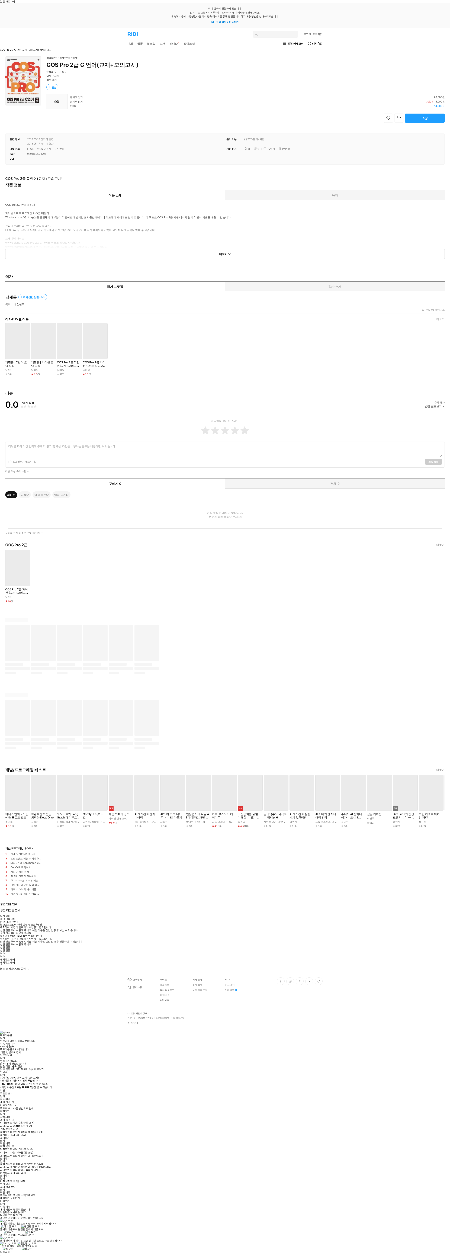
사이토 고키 (270, 821)
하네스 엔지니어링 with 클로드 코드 (16, 815)
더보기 (440, 319)
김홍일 (95, 821)
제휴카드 (164, 985)
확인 (2, 1090)
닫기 (7, 1184)
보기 (2, 1184)
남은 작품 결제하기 (10, 1069)
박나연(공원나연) (195, 821)
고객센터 (137, 979)
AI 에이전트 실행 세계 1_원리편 (300, 815)
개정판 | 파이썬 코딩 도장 (42, 364)
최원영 (241, 821)
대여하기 (4, 1198)
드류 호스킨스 (323, 821)
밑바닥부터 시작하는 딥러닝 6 (275, 815)
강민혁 (155, 821)
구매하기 (15, 1198)
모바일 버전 (6, 1251)
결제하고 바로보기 (10, 1132)
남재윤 (50, 75)
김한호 (86, 821)
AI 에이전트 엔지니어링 (144, 815)
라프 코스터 (218, 821)
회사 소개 (230, 985)
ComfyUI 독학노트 (93, 815)
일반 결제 (21, 1134)
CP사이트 (165, 995)
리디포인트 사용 (9, 1128)
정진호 (422, 821)
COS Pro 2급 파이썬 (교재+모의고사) (94, 364)
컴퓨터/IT (51, 57)
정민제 (396, 821)
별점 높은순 (41, 494)
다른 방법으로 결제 (11, 1052)
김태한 (69, 821)
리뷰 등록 (433, 461)
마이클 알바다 (142, 821)
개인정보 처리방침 (145, 1018)
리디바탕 (164, 999)
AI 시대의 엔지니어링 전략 (325, 815)
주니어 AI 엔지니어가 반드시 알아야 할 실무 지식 (351, 815)
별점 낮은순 (61, 494)
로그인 (313, 34)
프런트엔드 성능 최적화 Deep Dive (42, 815)
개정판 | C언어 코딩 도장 (16, 364)
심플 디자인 (374, 814)
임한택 (78, 821)
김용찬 (34, 821)
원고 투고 (197, 985)
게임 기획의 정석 (119, 814)
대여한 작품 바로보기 (32, 1069)
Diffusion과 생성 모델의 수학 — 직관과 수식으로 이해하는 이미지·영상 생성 (403, 815)
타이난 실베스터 (117, 818)
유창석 (230, 821)
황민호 (9, 821)
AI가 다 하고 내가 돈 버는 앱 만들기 (171, 815)
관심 (54, 87)
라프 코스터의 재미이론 (222, 815)
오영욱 (131, 818)
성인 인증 (5, 947)
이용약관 (131, 1018)
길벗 (48, 79)
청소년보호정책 (162, 1018)
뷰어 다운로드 (167, 990)
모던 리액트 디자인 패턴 (429, 815)
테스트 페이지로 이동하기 (225, 21)
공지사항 (137, 987)
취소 (2, 953)
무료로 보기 (6, 1108)
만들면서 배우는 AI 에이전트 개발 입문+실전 (197, 815)
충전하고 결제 (7, 1134)
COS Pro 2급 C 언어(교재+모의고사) (68, 364)
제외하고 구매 (7, 959)
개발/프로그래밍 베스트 (18, 848)
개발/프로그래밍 (69, 57)
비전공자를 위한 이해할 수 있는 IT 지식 (248, 815)
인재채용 (229, 990)
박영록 (370, 818)
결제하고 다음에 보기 (31, 1132)
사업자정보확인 (178, 1018)
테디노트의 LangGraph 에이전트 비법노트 (67, 815)
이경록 (60, 821)
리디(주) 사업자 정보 (137, 1013)
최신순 (11, 494)
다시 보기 (18, 1215)
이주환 (293, 821)
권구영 (104, 821)
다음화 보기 (6, 1215)
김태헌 (345, 821)
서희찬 (164, 821)
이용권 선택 (6, 1105)
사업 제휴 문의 (199, 990)
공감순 (25, 494)
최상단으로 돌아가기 (19, 968)
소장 (425, 118)
